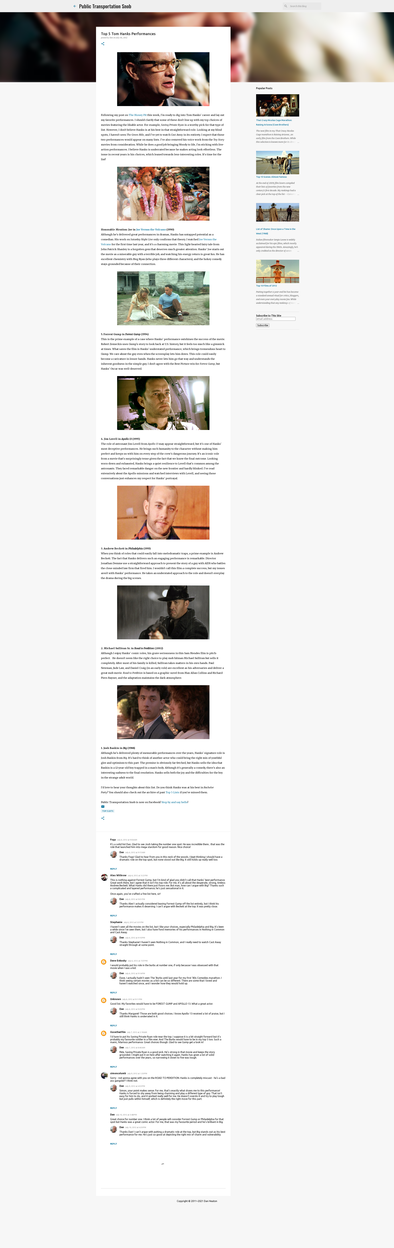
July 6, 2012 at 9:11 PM (132, 999)
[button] (103, 44)
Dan (121, 852)
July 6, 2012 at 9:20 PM (135, 1009)
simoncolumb (118, 1073)
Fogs (113, 839)
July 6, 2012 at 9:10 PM (135, 938)
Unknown (115, 999)
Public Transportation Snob (105, 6)
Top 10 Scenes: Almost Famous (271, 177)
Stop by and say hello (175, 802)
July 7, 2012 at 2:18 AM (137, 1032)
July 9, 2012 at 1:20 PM (137, 1073)
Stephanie (116, 922)
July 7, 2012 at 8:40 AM (135, 1047)
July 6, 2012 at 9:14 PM (135, 973)
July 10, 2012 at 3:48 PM (126, 1115)
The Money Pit (138, 115)
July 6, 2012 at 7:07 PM (138, 961)
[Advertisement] (246, 133)
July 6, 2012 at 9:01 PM (135, 899)
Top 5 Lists (172, 792)
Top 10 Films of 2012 (266, 285)
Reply (113, 869)
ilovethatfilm (118, 1032)
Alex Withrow (118, 875)
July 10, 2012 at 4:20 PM (135, 1127)
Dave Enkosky (118, 960)
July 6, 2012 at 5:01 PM (133, 922)
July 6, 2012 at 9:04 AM (127, 840)
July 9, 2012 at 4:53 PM (135, 1086)
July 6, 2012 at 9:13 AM (135, 852)
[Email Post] (103, 808)
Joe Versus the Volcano (151, 229)
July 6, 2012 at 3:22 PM (138, 875)
